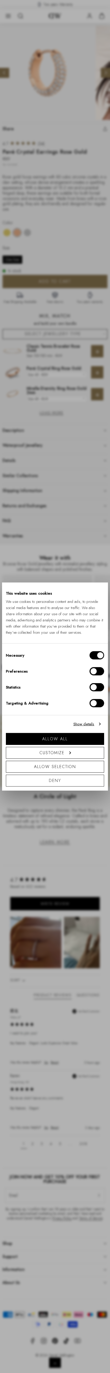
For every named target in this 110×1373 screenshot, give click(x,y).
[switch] (97, 671)
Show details (83, 724)
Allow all (55, 739)
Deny (55, 780)
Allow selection (55, 766)
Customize (51, 752)
